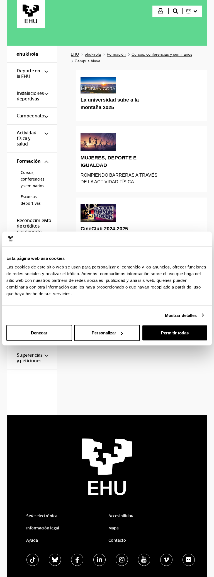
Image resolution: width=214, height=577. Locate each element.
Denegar (39, 333)
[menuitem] (191, 11)
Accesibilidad (120, 516)
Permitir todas (175, 333)
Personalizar (104, 333)
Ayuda (32, 540)
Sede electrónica (41, 516)
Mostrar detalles (181, 315)
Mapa (113, 528)
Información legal (42, 528)
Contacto (117, 540)
